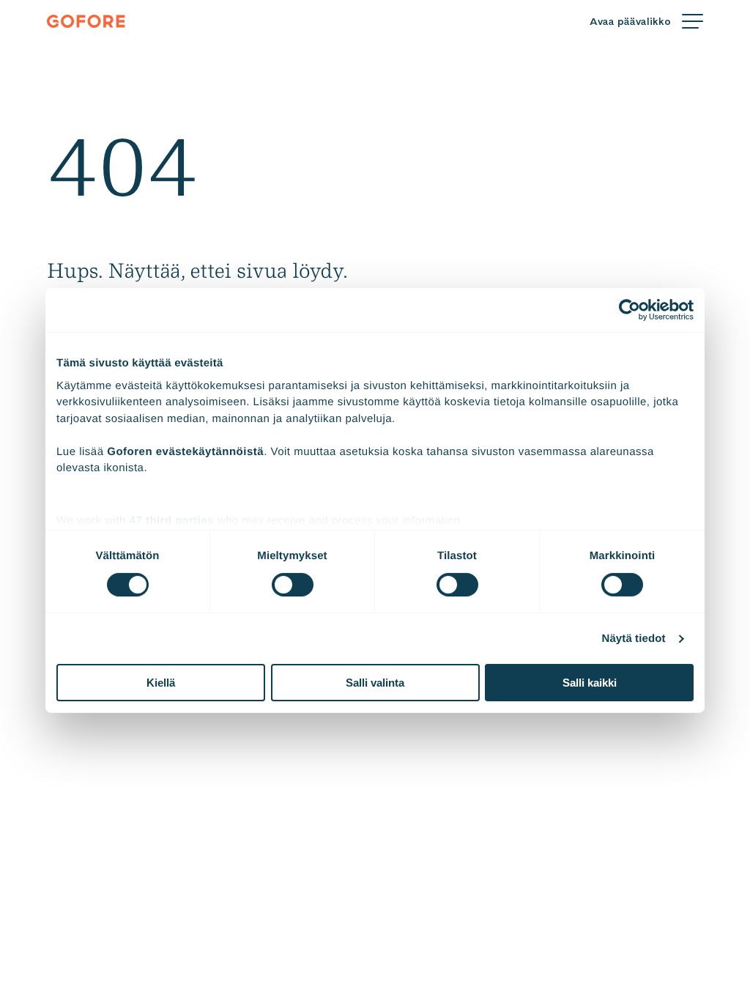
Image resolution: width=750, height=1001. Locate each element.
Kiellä (160, 682)
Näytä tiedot (634, 638)
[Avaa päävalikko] (646, 21)
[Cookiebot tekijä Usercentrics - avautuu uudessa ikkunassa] (629, 310)
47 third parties (172, 520)
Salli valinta (375, 682)
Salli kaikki (589, 682)
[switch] (292, 584)
